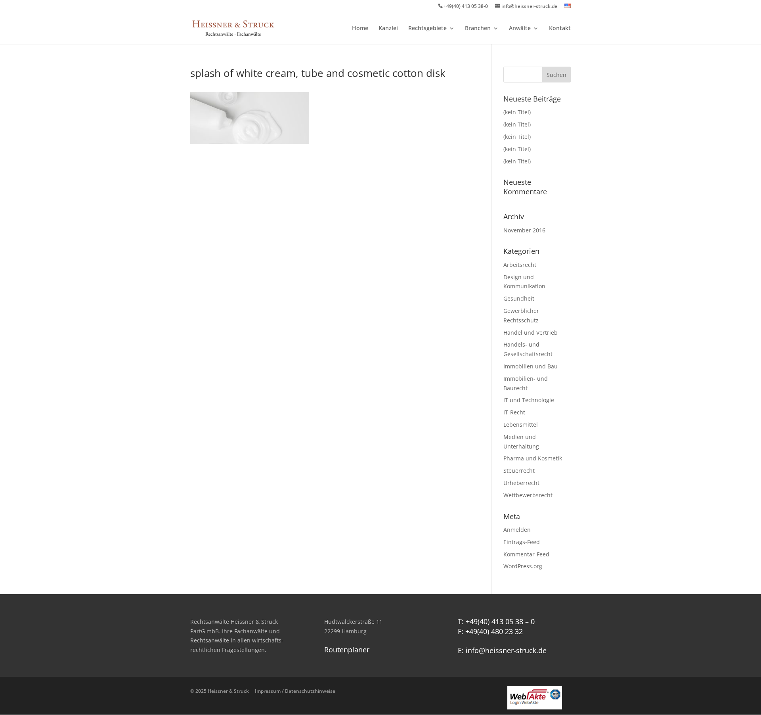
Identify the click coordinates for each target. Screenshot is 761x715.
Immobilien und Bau (530, 366)
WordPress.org (522, 566)
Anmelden (517, 529)
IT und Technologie (528, 400)
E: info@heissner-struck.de (502, 650)
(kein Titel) (517, 112)
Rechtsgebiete (427, 28)
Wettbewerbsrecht (528, 495)
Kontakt (560, 28)
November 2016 (524, 230)
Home (360, 28)
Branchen (478, 28)
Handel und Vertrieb (530, 332)
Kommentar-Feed (526, 554)
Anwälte (520, 28)
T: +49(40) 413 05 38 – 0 (496, 621)
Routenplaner (346, 649)
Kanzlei (388, 28)
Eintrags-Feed (521, 542)
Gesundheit (518, 298)
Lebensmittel (520, 424)
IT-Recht (514, 412)
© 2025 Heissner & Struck (262, 691)
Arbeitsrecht (519, 264)
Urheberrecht (521, 483)
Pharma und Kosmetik (532, 458)
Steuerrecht (519, 470)
